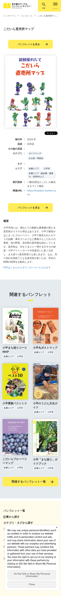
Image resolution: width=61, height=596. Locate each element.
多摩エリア (34, 168)
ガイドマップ (35, 153)
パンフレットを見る (29, 44)
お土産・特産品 (36, 158)
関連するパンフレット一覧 (29, 481)
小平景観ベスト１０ (15, 403)
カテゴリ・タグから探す (18, 522)
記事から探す (11, 516)
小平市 (47, 168)
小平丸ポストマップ (45, 347)
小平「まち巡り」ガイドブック (45, 461)
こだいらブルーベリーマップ (15, 461)
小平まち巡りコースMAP (15, 349)
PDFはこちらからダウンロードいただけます (27, 267)
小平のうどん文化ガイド (45, 405)
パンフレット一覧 (14, 510)
